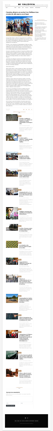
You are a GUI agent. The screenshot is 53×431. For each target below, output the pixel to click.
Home (15, 7)
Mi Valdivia (26, 4)
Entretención (37, 7)
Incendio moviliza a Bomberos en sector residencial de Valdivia (24, 157)
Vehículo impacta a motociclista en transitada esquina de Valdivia (41, 27)
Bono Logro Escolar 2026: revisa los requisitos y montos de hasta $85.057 (40, 39)
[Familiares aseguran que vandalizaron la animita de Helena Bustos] (12, 213)
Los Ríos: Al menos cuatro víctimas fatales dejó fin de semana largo (25, 230)
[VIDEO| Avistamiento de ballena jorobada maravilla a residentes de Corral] (12, 316)
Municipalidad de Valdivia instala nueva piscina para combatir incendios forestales (25, 300)
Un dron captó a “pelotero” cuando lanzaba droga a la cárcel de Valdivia (26, 139)
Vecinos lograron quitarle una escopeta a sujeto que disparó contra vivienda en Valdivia (26, 357)
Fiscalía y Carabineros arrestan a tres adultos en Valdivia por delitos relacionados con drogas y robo (25, 121)
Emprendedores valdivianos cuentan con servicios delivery (25, 263)
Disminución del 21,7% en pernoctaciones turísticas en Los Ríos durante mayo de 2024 (25, 194)
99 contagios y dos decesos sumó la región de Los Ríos (25, 246)
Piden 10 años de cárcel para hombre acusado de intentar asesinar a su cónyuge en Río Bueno (25, 375)
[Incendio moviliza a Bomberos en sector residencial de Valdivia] (12, 155)
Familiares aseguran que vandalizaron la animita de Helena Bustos (25, 213)
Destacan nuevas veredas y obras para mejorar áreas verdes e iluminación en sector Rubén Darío (25, 174)
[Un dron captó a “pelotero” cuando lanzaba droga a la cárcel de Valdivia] (12, 137)
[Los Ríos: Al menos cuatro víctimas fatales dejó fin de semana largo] (12, 227)
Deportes (31, 7)
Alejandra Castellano (27, 125)
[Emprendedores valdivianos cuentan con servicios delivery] (12, 261)
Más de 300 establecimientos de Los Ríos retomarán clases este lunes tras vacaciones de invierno (25, 281)
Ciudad (19, 7)
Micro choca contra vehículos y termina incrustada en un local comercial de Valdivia (40, 35)
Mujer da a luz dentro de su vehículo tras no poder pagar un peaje (40, 24)
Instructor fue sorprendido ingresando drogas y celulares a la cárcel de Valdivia (41, 31)
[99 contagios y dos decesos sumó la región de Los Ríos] (12, 244)
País (23, 7)
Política (26, 7)
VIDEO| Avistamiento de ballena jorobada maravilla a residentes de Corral (25, 319)
